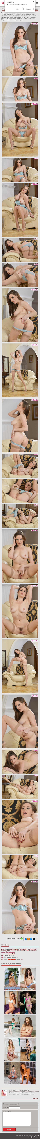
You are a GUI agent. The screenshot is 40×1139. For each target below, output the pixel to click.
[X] (34, 939)
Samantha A (11, 954)
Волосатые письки (6, 950)
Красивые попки (25, 950)
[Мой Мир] (31, 939)
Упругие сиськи (10, 952)
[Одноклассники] (28, 939)
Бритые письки (32, 949)
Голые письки (23, 949)
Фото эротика (27, 1135)
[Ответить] (35, 1098)
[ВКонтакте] (26, 939)
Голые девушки (13, 949)
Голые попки (16, 950)
